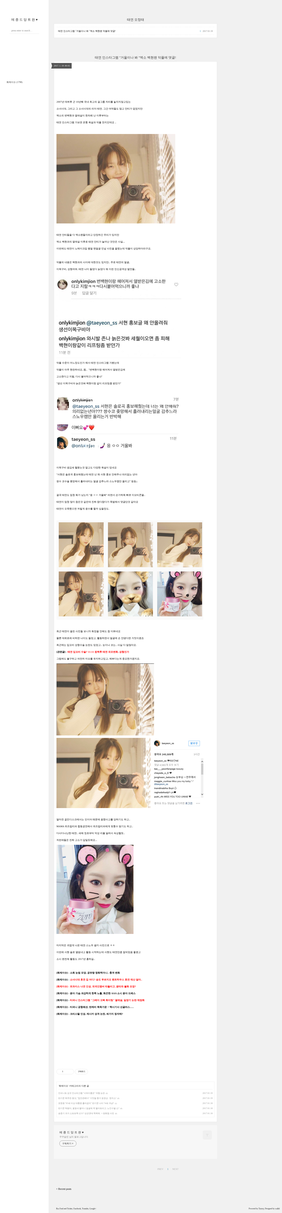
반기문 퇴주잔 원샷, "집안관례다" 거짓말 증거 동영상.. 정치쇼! (87, 1098)
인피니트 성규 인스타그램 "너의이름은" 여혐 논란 (81, 1093)
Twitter (69, 1208)
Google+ (92, 1208)
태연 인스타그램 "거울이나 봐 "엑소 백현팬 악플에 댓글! (87, 31)
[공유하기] (66, 1071)
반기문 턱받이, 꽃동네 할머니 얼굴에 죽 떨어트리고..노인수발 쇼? (88, 1108)
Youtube (85, 1208)
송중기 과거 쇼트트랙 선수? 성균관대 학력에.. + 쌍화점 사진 (86, 1113)
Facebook (77, 1208)
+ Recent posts (63, 1189)
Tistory (261, 1208)
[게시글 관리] (70, 1071)
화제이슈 (15, 82)
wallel (277, 1208)
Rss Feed (59, 1208)
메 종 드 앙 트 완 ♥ (24, 19)
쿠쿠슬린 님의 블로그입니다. (74, 1137)
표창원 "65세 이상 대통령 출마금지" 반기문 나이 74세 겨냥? (86, 1103)
